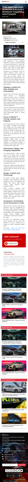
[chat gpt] (7, 475)
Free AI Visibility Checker (11, 459)
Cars (7, 16)
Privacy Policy (21, 481)
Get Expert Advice (12, 243)
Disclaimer (10, 479)
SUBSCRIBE (21, 464)
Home (3, 16)
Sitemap (5, 479)
